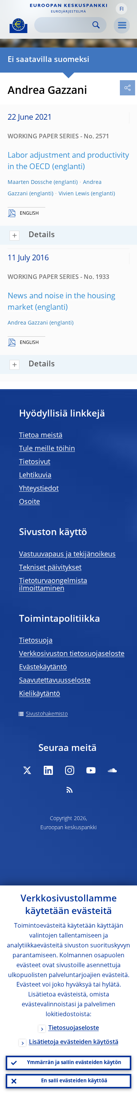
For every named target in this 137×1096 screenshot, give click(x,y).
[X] (27, 770)
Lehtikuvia (35, 475)
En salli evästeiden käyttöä (74, 1081)
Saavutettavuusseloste (55, 680)
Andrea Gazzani (28, 323)
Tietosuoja (36, 640)
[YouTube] (91, 770)
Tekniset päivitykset (50, 567)
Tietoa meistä (40, 435)
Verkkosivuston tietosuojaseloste (71, 654)
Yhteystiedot (39, 488)
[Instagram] (70, 770)
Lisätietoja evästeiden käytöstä (73, 1042)
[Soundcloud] (112, 770)
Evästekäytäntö (43, 667)
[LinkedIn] (48, 770)
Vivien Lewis (74, 193)
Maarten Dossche (30, 182)
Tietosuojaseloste (73, 1028)
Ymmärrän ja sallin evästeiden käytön (74, 1062)
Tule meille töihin (47, 448)
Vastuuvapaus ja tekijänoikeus (67, 554)
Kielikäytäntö (39, 694)
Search (96, 25)
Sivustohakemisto (47, 714)
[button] (121, 8)
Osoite (29, 502)
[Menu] (122, 25)
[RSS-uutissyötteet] (70, 790)
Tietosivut (34, 462)
